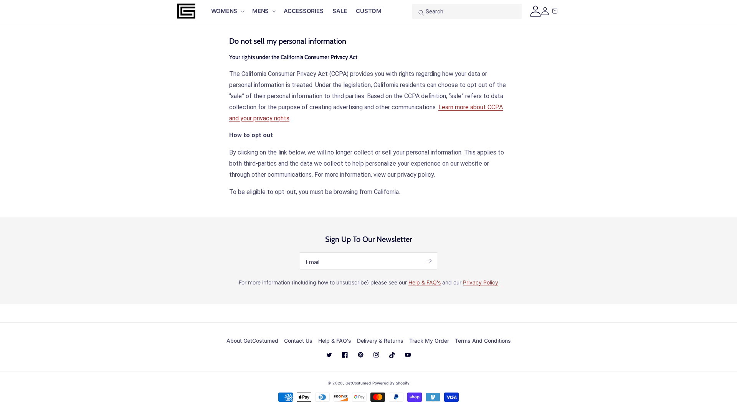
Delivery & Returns (380, 340)
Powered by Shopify (391, 383)
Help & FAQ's (424, 282)
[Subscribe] (428, 261)
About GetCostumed (252, 340)
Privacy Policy (480, 282)
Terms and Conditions (483, 340)
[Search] (421, 13)
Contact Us (298, 340)
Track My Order (429, 340)
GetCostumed (358, 383)
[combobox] (467, 11)
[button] (227, 11)
